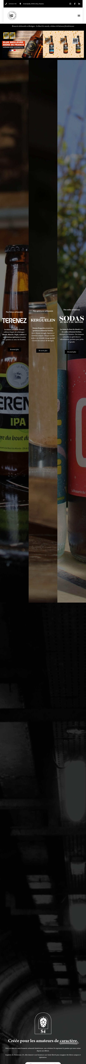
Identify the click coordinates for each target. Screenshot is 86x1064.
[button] (79, 16)
